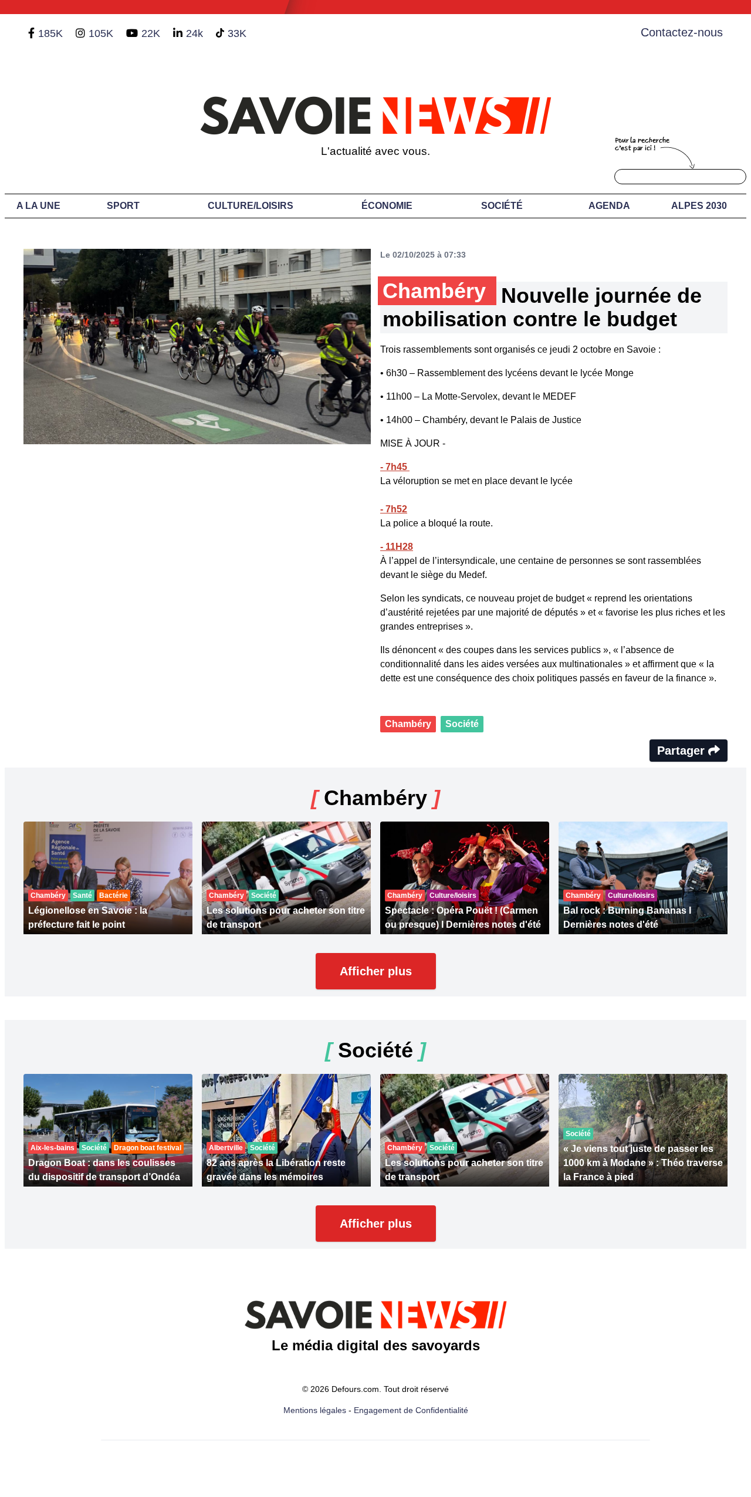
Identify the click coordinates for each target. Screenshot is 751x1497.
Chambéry (408, 724)
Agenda (609, 206)
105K (101, 33)
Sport (123, 206)
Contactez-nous (682, 32)
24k (194, 33)
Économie (386, 206)
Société (502, 206)
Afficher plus (376, 971)
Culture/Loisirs (250, 206)
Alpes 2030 (699, 206)
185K (50, 33)
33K (237, 33)
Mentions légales (314, 1410)
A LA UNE (38, 206)
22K (150, 33)
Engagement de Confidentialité (411, 1410)
